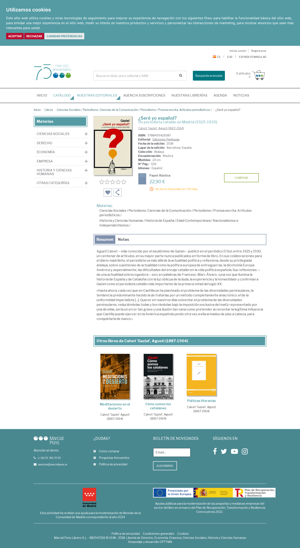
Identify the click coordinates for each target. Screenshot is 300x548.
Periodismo (148, 109)
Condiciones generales (158, 533)
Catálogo (62, 95)
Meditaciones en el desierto (115, 406)
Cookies (183, 533)
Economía (46, 152)
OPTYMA (166, 541)
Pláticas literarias (201, 401)
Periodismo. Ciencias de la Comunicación (110, 109)
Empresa (45, 161)
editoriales (97, 95)
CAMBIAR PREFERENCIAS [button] (64, 36)
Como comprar (109, 451)
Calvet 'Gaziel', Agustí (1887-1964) (161, 128)
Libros (48, 109)
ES (219, 57)
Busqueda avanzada (208, 75)
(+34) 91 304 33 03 (49, 457)
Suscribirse (165, 465)
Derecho (44, 143)
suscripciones (144, 95)
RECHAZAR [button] (34, 36)
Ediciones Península (165, 139)
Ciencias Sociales (69, 109)
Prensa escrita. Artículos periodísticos (184, 109)
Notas (123, 239)
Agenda (220, 95)
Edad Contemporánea (194, 221)
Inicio (43, 95)
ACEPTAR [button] (15, 36)
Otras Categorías (53, 183)
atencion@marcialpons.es (52, 464)
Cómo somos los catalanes (158, 406)
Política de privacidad (113, 464)
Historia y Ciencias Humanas (121, 221)
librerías (189, 95)
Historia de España (159, 221)
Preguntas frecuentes (114, 457)
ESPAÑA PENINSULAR (252, 57)
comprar (241, 177)
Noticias (241, 95)
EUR (229, 57)
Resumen (105, 239)
